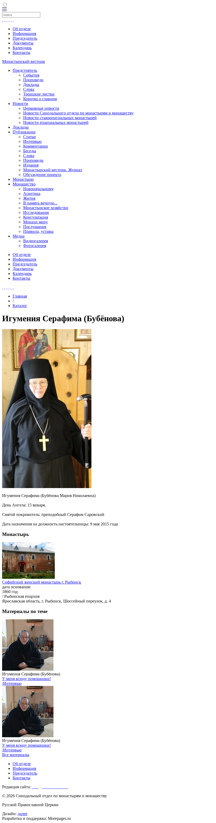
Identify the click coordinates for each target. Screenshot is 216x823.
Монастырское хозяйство (45, 207)
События (31, 75)
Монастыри (23, 179)
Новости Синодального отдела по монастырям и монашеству (78, 113)
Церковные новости (41, 108)
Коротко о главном (40, 99)
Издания (30, 165)
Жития (29, 198)
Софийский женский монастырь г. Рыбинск (41, 582)
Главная (20, 296)
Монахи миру (35, 222)
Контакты (21, 52)
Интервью (32, 141)
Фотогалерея (34, 245)
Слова (28, 89)
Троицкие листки (39, 94)
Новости (20, 103)
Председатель (25, 38)
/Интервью (12, 683)
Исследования (36, 212)
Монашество (24, 184)
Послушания (34, 226)
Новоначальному (38, 189)
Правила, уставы (38, 231)
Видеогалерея (35, 241)
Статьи (29, 136)
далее (22, 813)
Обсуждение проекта (42, 174)
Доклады (31, 84)
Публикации (24, 132)
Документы (23, 43)
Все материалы (15, 754)
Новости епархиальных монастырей (56, 122)
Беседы (29, 151)
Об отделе (22, 29)
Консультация (35, 217)
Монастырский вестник (23, 61)
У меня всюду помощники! (26, 678)
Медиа (18, 236)
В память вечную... (40, 203)
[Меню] (4, 9)
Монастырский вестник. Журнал (52, 170)
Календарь (22, 48)
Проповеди (33, 80)
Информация (24, 33)
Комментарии (35, 146)
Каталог (20, 305)
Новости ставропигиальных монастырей (60, 118)
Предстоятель (25, 70)
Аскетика (31, 193)
